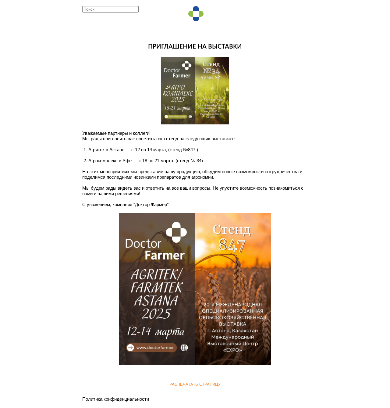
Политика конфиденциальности (115, 399)
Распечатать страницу (195, 384)
